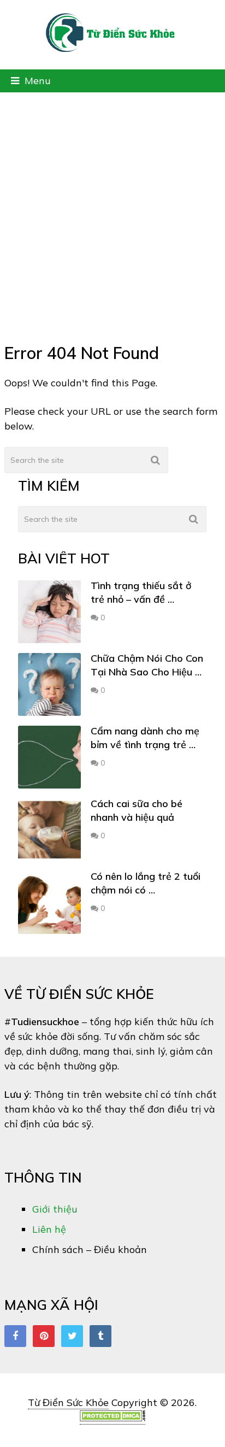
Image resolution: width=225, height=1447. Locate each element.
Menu (38, 80)
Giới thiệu (55, 1209)
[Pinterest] (44, 1336)
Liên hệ (49, 1229)
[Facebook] (15, 1336)
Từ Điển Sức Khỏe (68, 1402)
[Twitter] (72, 1336)
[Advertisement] (112, 210)
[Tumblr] (100, 1336)
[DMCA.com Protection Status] (112, 1418)
